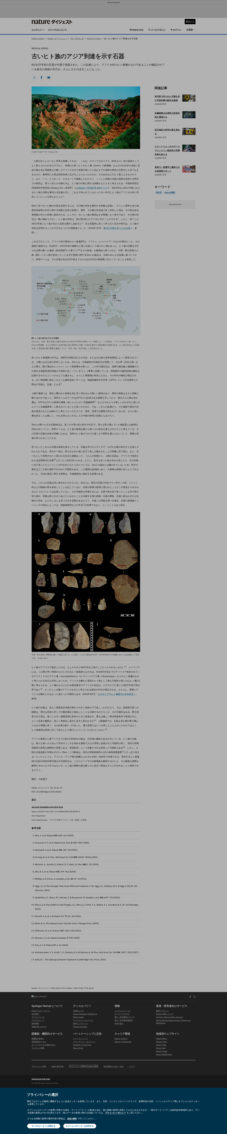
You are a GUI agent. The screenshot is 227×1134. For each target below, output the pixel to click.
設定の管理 (72, 1118)
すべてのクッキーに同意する (44, 1126)
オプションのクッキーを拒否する (80, 1126)
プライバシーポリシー (115, 1112)
